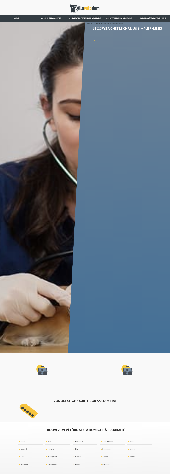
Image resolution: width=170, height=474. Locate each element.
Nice (49, 442)
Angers (132, 449)
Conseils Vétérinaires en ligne (153, 18)
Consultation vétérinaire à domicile (85, 18)
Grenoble (106, 464)
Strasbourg (52, 464)
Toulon (105, 457)
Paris (23, 442)
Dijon (132, 442)
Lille (76, 449)
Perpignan (106, 449)
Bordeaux (79, 442)
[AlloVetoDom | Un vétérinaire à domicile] (85, 7)
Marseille (24, 449)
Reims (77, 464)
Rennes (78, 457)
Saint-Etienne (107, 442)
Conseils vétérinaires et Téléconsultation (108, 24)
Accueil (17, 18)
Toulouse (24, 464)
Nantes (51, 449)
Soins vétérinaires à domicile (119, 18)
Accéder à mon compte (51, 18)
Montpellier (52, 457)
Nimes (132, 457)
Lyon (23, 457)
